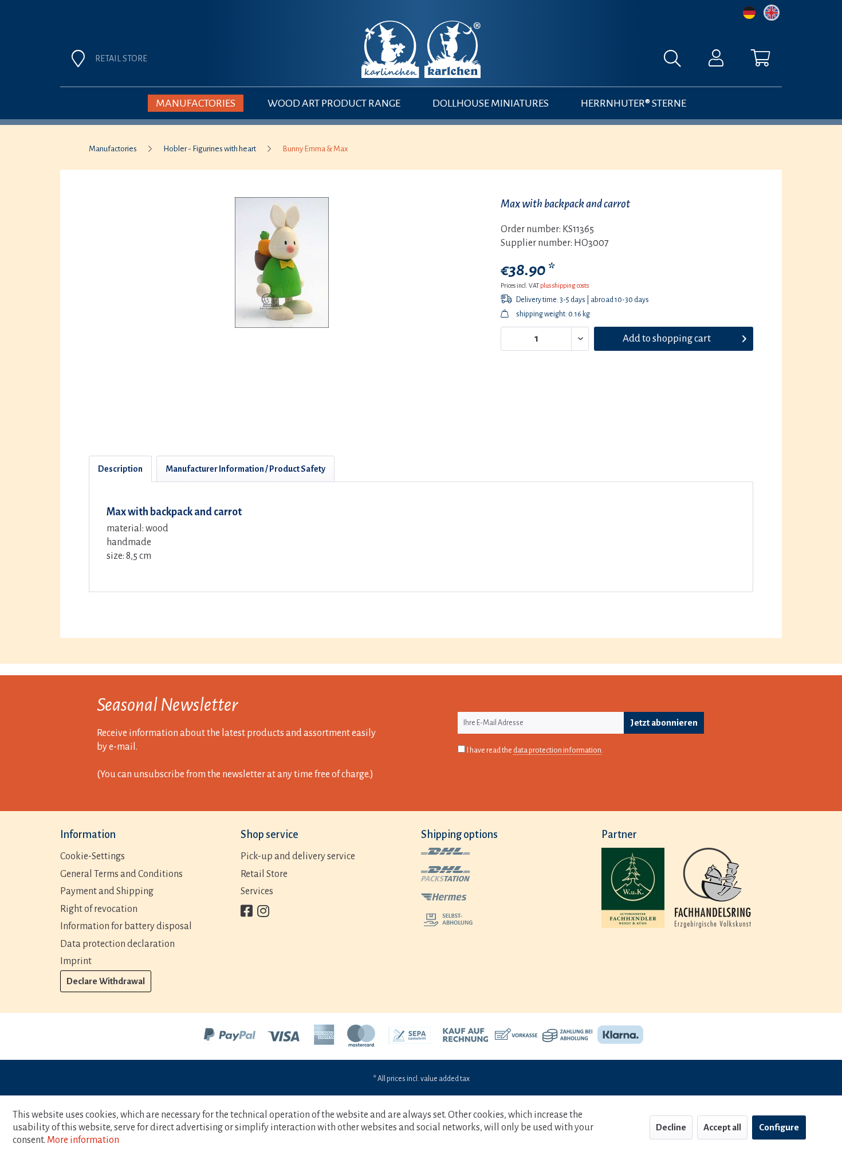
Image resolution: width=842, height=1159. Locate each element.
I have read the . (535, 750)
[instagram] (263, 912)
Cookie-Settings (92, 856)
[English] (771, 12)
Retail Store (264, 874)
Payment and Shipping (107, 891)
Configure (779, 1127)
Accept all (722, 1127)
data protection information (557, 750)
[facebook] (247, 912)
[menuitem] (548, 61)
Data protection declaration (117, 944)
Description (120, 468)
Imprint (76, 961)
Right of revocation (98, 909)
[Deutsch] (749, 12)
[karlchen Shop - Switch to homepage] (421, 49)
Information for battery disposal (126, 926)
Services (257, 891)
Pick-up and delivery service (298, 856)
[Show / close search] (678, 61)
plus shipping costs (564, 285)
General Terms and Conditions (121, 874)
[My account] (716, 60)
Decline (671, 1127)
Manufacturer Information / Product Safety (245, 468)
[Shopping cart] (760, 60)
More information (83, 1140)
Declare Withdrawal (105, 981)
